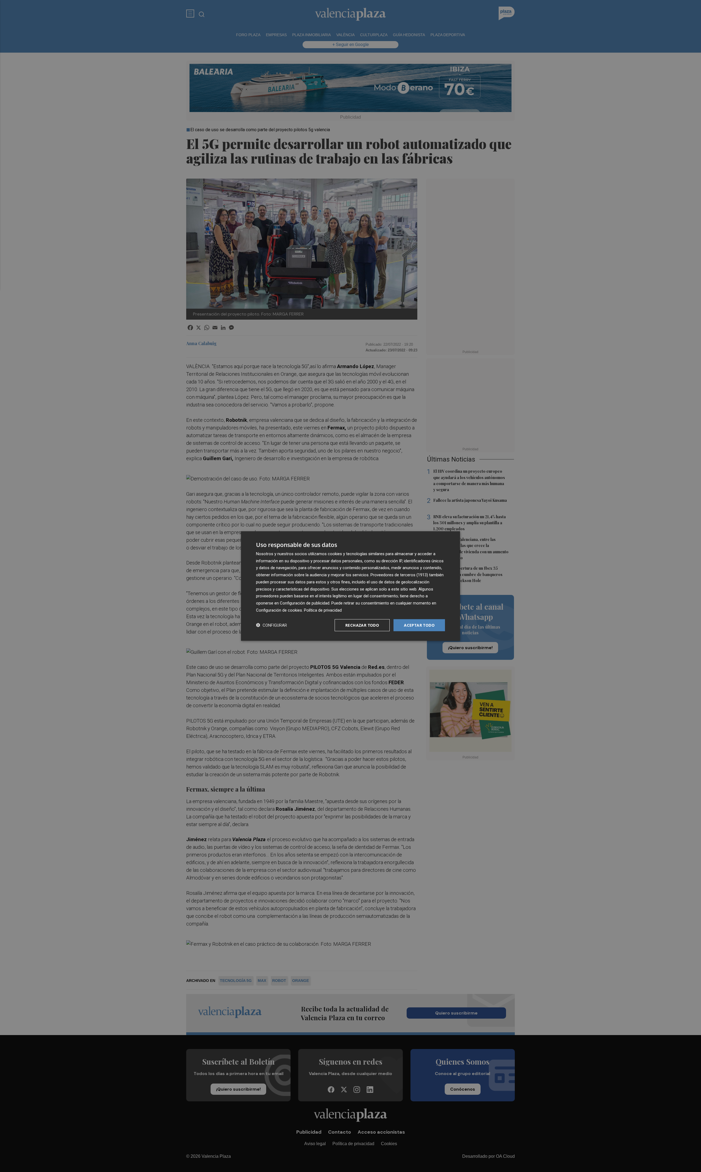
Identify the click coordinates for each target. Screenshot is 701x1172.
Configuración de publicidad (304, 603)
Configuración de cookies (279, 610)
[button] (271, 625)
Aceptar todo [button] (419, 624)
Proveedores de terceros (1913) (399, 574)
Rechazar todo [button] (362, 624)
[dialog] (350, 586)
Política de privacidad (323, 610)
